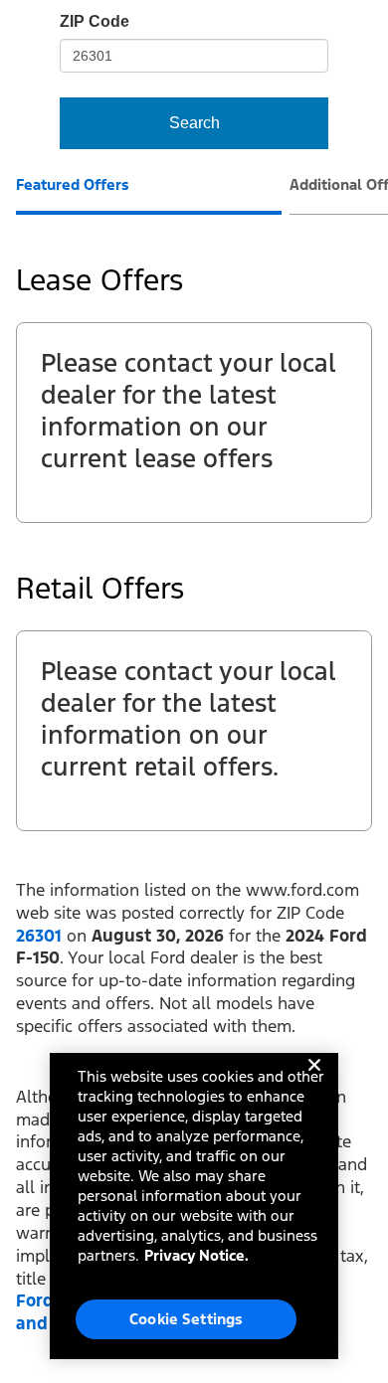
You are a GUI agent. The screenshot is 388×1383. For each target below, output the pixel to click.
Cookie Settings (186, 1318)
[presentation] (149, 195)
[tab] (72, 187)
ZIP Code (94, 21)
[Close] (314, 1081)
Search (194, 122)
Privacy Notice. (196, 1255)
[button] (39, 936)
